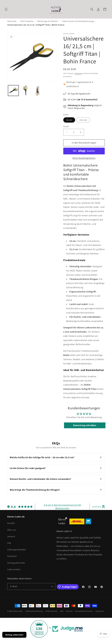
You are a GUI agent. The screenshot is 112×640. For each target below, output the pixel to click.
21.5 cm (83, 120)
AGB (61, 611)
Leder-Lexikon (14, 569)
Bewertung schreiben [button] (84, 425)
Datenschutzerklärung (34, 611)
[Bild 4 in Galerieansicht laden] (37, 90)
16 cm (69, 120)
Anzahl (66, 126)
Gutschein (12, 556)
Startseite (11, 21)
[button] (6, 9)
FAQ (9, 543)
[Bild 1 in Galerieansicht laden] (13, 90)
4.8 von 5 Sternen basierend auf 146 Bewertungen (62, 506)
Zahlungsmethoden (16, 549)
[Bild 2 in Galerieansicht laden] (25, 90)
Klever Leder (17, 611)
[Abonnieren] (52, 586)
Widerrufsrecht (51, 611)
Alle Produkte (27, 21)
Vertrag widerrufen (16, 562)
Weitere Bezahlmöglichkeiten (84, 158)
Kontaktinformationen (83, 611)
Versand (78, 73)
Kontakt (11, 523)
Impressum (99, 611)
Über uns (11, 530)
